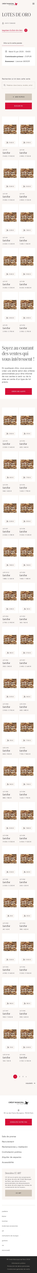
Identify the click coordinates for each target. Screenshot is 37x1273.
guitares (5, 1240)
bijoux (4, 1216)
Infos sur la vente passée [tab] (13, 43)
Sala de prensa (9, 1136)
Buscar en (18, 106)
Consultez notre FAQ (21, 1122)
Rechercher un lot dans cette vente (16, 79)
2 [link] (20, 1077)
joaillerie (5, 1211)
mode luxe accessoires (10, 1226)
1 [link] (16, 1077)
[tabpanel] (18, 56)
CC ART (24, 1193)
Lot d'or (7, 152)
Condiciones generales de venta (18, 1269)
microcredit (6, 1250)
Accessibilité (8, 1162)
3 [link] (23, 1077)
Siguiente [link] (29, 1083)
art (3, 1231)
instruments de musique (10, 1236)
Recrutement (8, 1141)
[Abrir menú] (33, 3)
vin (3, 1245)
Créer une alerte (22, 392)
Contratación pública (12, 1152)
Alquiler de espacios (11, 1157)
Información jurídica (18, 1263)
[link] (26, 1077)
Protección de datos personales (18, 1266)
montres (5, 1221)
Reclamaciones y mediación (15, 1147)
